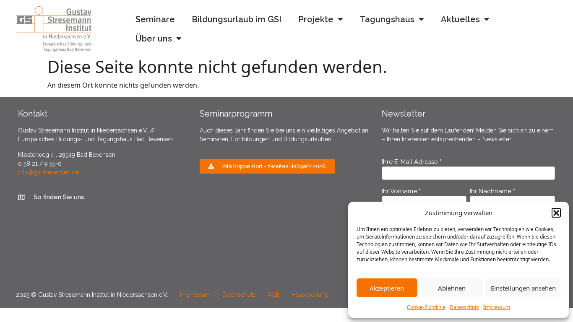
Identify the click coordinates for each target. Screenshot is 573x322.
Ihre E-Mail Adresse (412, 162)
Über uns (153, 39)
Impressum (496, 307)
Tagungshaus (387, 19)
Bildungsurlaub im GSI (236, 19)
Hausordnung (310, 294)
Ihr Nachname (492, 191)
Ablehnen (452, 288)
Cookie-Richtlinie (426, 307)
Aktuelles (460, 19)
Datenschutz (464, 307)
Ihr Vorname (401, 191)
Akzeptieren (387, 288)
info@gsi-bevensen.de (48, 172)
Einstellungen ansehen (523, 288)
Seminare (155, 19)
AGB (279, 294)
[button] (556, 212)
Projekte (315, 19)
